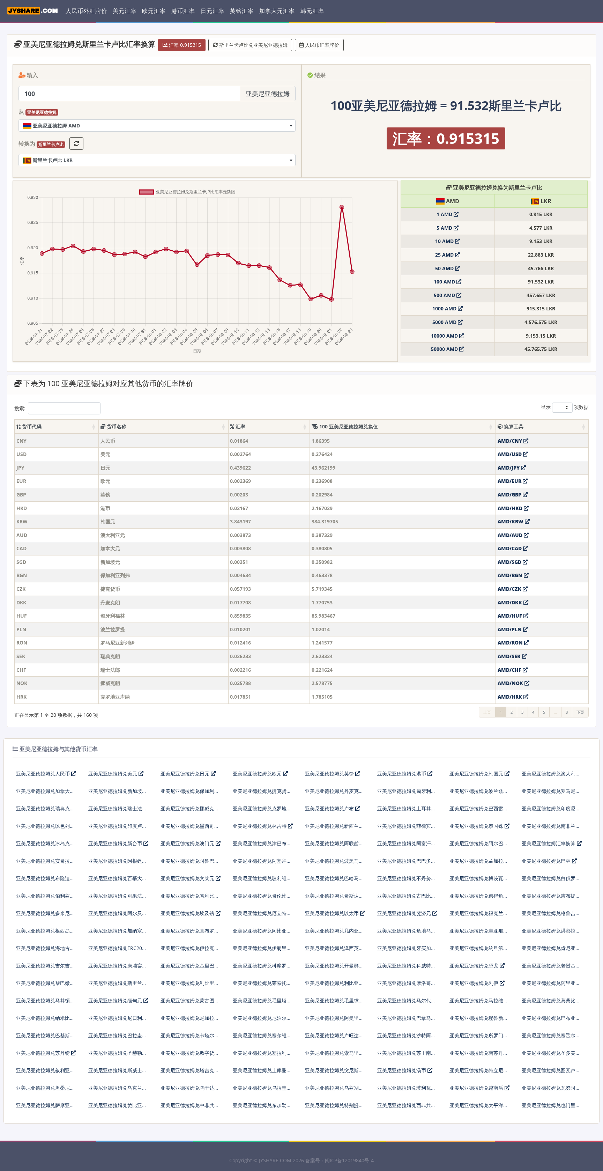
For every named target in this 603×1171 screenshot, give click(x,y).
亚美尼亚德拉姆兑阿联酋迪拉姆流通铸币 (334, 846)
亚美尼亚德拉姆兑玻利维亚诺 (262, 881)
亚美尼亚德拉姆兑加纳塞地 (117, 930)
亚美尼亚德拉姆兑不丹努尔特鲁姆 (406, 881)
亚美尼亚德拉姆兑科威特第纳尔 (406, 968)
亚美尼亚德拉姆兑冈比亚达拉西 (262, 933)
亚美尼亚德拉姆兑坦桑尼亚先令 (45, 1090)
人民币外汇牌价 (86, 11)
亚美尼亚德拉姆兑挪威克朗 (190, 808)
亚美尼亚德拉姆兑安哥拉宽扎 (45, 863)
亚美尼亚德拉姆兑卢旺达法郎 (334, 1038)
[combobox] (157, 125)
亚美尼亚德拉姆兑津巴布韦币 (262, 846)
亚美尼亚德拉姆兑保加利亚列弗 (190, 794)
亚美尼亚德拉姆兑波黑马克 (334, 860)
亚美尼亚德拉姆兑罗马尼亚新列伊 (551, 794)
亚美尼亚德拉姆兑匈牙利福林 (406, 794)
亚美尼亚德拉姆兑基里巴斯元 (190, 968)
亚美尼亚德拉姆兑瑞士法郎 (117, 808)
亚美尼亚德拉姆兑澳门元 (188, 843)
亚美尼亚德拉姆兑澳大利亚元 (551, 776)
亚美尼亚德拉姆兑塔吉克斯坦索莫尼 (190, 1073)
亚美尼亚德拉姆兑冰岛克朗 (45, 843)
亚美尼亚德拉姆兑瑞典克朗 (45, 808)
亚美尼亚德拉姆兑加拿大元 (45, 791)
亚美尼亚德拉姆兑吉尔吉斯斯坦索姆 (45, 968)
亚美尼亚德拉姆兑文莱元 (188, 878)
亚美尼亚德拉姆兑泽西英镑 (334, 948)
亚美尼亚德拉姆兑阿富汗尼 (406, 843)
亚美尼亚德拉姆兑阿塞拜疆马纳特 (262, 863)
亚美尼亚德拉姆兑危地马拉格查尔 (406, 933)
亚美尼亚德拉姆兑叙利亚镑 (45, 1070)
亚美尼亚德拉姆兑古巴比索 (406, 895)
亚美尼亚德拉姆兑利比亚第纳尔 (334, 986)
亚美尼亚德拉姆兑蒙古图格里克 (190, 1003)
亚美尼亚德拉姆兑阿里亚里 (551, 983)
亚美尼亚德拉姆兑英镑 (330, 773)
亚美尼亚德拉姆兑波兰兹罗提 (478, 794)
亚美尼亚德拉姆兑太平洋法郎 (478, 1108)
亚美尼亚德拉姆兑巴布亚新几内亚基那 (551, 1021)
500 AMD (445, 295)
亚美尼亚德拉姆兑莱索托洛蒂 (262, 986)
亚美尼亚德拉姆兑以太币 (332, 913)
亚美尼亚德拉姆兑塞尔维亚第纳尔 (262, 1038)
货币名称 (115, 426)
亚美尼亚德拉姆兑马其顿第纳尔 (45, 1003)
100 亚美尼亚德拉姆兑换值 (348, 426)
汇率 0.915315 (184, 45)
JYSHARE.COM (275, 1160)
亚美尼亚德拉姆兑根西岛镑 (45, 930)
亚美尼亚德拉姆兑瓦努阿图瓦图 (551, 1090)
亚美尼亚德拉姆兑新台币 (115, 843)
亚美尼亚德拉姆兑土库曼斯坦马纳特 (262, 1073)
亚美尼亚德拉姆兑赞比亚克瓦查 (117, 1108)
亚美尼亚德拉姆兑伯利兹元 (45, 895)
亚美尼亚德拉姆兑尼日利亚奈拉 (117, 1021)
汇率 (239, 426)
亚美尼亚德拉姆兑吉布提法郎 (551, 898)
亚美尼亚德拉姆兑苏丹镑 (43, 1053)
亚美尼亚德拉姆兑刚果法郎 (117, 895)
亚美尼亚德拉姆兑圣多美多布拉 (551, 1056)
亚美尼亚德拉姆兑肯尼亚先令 (551, 951)
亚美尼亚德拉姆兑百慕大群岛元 (117, 881)
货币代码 (31, 426)
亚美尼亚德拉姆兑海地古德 (45, 948)
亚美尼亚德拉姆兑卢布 (330, 808)
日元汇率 (212, 11)
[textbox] (157, 125)
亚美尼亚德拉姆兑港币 (402, 773)
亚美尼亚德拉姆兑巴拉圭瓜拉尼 (117, 1038)
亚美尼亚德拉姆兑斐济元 (404, 913)
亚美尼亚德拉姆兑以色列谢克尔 (45, 829)
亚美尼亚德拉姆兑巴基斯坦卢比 (45, 1038)
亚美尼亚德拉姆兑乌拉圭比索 (262, 1090)
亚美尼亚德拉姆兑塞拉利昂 (262, 1053)
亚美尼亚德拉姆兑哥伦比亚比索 (262, 898)
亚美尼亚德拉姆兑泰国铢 (477, 826)
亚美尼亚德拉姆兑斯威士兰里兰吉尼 (117, 1073)
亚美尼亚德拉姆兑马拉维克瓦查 (478, 1003)
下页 (580, 712)
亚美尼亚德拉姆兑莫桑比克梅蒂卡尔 (551, 1003)
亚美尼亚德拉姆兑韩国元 (477, 773)
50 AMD (445, 268)
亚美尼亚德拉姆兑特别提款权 (334, 1108)
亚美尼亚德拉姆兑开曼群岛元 (334, 968)
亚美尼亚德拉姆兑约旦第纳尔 (478, 951)
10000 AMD (445, 335)
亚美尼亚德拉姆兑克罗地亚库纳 (262, 811)
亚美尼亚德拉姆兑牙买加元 (406, 948)
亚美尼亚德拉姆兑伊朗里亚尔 (262, 951)
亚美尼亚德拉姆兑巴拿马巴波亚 (406, 1021)
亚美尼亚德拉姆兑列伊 (474, 983)
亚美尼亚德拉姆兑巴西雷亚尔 (478, 811)
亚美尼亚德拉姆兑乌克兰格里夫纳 (117, 1090)
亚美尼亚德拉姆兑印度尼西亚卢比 (551, 811)
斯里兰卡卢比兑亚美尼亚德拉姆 (253, 45)
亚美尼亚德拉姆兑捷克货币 (262, 791)
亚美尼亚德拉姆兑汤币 (402, 1070)
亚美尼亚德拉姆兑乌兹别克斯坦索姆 (334, 1090)
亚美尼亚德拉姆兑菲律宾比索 (406, 829)
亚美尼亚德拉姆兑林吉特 (260, 826)
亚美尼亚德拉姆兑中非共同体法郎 (190, 1108)
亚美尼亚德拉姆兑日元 (186, 773)
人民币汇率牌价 (321, 45)
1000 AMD (445, 308)
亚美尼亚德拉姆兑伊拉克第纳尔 (190, 951)
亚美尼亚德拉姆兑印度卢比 (117, 826)
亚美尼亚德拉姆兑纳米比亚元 (45, 1021)
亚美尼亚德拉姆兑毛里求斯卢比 (334, 1003)
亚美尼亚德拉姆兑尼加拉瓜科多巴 (190, 1021)
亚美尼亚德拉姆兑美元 (113, 773)
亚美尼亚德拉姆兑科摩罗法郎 (262, 968)
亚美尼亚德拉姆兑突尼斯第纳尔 (334, 1073)
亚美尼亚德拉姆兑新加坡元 (117, 791)
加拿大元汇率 (277, 11)
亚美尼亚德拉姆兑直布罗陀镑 (190, 933)
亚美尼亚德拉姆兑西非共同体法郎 (406, 1108)
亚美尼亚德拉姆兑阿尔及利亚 (117, 916)
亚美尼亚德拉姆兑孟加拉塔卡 (478, 863)
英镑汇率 (242, 11)
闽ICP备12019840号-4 (349, 1160)
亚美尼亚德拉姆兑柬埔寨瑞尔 (117, 968)
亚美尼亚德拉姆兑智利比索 (190, 895)
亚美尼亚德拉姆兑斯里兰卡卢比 (117, 986)
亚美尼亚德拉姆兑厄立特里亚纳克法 (262, 916)
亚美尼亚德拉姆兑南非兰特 (551, 826)
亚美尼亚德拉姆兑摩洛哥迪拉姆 (406, 986)
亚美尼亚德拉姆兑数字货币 (190, 1053)
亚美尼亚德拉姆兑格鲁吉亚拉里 (551, 916)
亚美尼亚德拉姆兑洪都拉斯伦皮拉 (551, 933)
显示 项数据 (565, 407)
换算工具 (512, 426)
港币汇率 (183, 11)
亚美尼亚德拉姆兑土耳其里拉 (406, 811)
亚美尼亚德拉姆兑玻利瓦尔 (406, 1087)
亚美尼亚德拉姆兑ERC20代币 (117, 951)
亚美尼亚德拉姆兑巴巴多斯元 (406, 863)
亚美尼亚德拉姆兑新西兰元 (334, 826)
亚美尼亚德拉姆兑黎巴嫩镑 (45, 983)
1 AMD (445, 214)
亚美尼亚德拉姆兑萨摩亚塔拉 (45, 1108)
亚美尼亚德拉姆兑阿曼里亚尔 (334, 1021)
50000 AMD (445, 349)
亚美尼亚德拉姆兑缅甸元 (115, 1000)
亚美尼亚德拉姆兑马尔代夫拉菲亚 (406, 1003)
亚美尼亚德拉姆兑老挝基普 (551, 965)
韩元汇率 (312, 11)
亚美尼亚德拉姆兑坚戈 (474, 965)
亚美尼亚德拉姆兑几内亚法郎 (334, 933)
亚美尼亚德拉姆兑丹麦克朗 (334, 791)
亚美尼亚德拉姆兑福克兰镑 (478, 913)
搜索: (19, 408)
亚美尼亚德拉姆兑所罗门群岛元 (478, 1038)
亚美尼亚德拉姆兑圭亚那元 (478, 930)
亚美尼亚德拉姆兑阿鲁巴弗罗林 (190, 863)
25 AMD (445, 254)
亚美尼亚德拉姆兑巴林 (547, 860)
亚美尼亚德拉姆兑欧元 (258, 773)
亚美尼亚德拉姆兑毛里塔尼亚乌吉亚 (262, 1003)
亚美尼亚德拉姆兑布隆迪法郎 (45, 881)
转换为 (41, 144)
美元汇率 (124, 11)
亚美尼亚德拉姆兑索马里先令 (334, 1056)
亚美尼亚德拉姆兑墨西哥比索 (190, 829)
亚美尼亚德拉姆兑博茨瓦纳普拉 (478, 881)
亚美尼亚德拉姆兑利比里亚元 (190, 986)
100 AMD (445, 281)
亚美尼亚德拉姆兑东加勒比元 (262, 1108)
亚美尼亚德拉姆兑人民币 (43, 773)
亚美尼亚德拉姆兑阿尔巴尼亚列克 (478, 846)
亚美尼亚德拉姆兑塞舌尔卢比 (551, 1038)
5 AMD (445, 227)
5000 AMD (445, 322)
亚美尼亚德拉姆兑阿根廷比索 (117, 863)
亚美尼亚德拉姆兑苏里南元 (406, 1053)
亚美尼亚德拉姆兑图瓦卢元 (551, 1070)
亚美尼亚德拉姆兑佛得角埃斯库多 (478, 898)
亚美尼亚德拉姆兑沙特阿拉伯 (406, 1038)
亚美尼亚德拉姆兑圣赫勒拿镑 (117, 1056)
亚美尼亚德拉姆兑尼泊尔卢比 (262, 1021)
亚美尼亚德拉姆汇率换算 (549, 843)
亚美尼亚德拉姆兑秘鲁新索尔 (478, 1021)
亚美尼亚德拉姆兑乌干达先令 (190, 1090)
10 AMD (445, 241)
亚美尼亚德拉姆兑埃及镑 (188, 913)
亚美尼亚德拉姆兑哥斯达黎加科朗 (334, 898)
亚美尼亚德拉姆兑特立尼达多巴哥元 (478, 1073)
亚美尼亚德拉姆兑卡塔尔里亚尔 (190, 1038)
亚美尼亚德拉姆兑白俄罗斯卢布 (551, 881)
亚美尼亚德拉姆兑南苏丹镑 (478, 1053)
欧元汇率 (154, 11)
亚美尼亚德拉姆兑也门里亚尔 (551, 1108)
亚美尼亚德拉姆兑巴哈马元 (334, 878)
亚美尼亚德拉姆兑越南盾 (477, 1087)
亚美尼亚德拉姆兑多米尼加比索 (45, 916)
